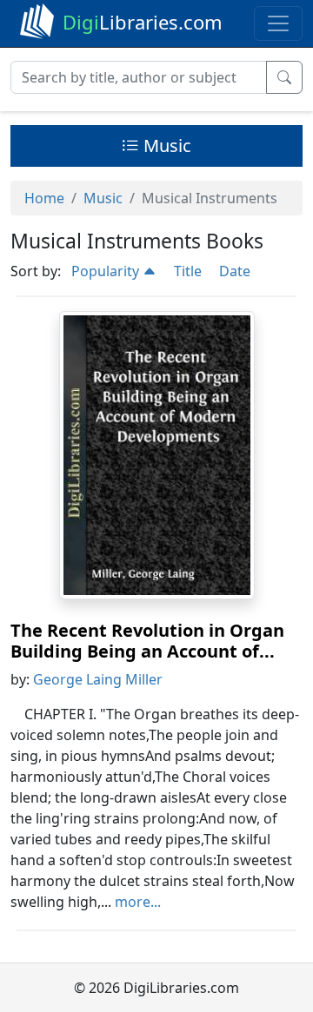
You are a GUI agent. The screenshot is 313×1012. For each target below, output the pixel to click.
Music (165, 145)
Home (44, 198)
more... (138, 901)
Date (234, 271)
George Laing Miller (98, 679)
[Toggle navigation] (278, 23)
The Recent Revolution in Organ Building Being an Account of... (147, 640)
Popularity (107, 271)
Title (188, 271)
